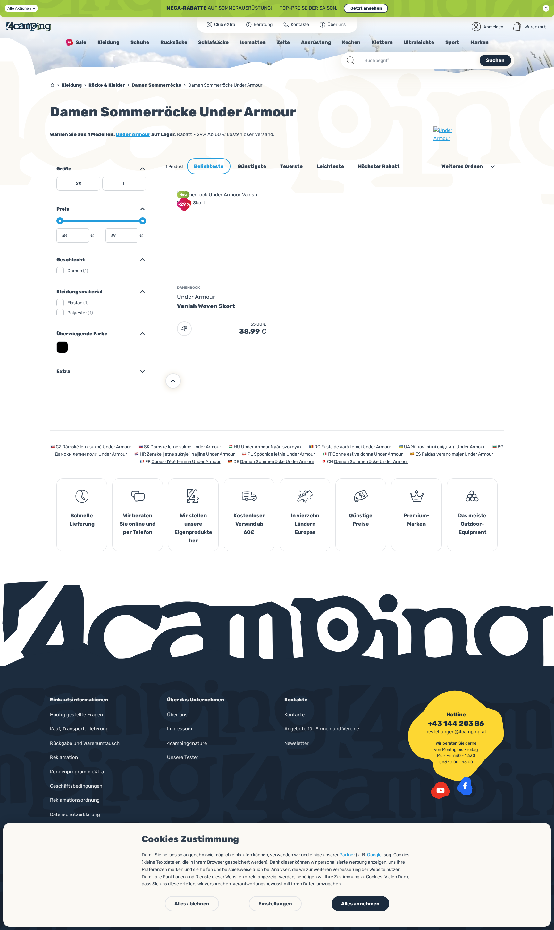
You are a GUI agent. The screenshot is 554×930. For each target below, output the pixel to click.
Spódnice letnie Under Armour (284, 454)
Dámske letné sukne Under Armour (185, 447)
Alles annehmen (360, 904)
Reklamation (64, 757)
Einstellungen (275, 904)
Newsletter (296, 743)
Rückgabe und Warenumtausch (85, 743)
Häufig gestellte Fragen (76, 715)
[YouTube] (440, 790)
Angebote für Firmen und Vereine (321, 729)
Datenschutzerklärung (75, 814)
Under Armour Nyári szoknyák (271, 447)
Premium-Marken (417, 519)
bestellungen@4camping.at (455, 732)
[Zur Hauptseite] (28, 26)
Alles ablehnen (191, 904)
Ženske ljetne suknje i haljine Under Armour (191, 454)
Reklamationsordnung (75, 800)
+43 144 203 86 (456, 724)
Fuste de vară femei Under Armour (356, 447)
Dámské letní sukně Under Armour (96, 447)
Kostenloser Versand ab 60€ (249, 523)
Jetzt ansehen (365, 8)
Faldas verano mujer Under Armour (457, 454)
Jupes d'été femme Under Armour (186, 461)
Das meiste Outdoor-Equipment (472, 523)
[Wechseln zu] (139, 208)
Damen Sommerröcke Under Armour (277, 461)
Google (374, 854)
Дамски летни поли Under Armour (91, 454)
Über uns (177, 715)
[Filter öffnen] (139, 168)
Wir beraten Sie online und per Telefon (137, 523)
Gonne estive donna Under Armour (367, 454)
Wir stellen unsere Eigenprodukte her (193, 528)
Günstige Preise (361, 519)
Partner (347, 854)
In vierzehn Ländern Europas (305, 523)
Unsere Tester (182, 757)
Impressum (179, 729)
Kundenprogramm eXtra (77, 772)
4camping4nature (187, 743)
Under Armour (133, 134)
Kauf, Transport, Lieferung (79, 729)
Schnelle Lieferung (82, 519)
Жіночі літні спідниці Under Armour (448, 447)
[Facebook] (464, 786)
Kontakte (294, 715)
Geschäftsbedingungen (76, 786)
